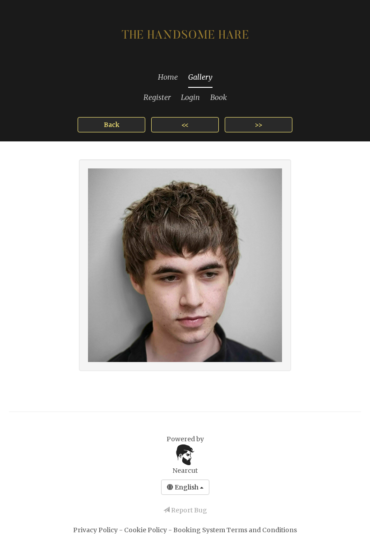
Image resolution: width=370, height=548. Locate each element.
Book (218, 97)
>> (258, 125)
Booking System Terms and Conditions (235, 530)
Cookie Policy (146, 530)
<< (185, 125)
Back (112, 125)
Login (190, 97)
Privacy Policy (96, 530)
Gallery (200, 77)
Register (157, 97)
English (186, 487)
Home (168, 77)
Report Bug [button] (188, 510)
